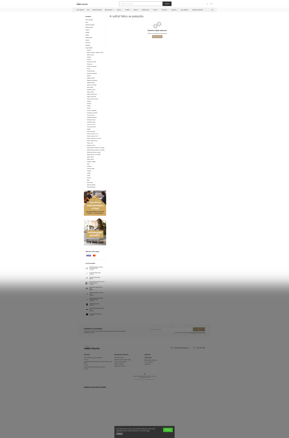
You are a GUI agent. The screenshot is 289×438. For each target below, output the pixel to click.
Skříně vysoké (90, 159)
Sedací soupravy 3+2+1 (92, 136)
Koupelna (87, 45)
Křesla (88, 68)
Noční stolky (90, 87)
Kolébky (89, 57)
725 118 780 (200, 348)
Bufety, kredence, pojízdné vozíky (95, 52)
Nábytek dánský (91, 78)
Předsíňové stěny (91, 122)
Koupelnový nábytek (92, 73)
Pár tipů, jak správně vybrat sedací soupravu (94, 367)
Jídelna (87, 35)
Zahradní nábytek (89, 24)
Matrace (89, 75)
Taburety (89, 166)
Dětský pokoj (88, 37)
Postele (89, 108)
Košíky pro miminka (91, 66)
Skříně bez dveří (91, 145)
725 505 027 (147, 364)
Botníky (89, 50)
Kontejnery (89, 64)
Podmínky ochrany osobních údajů (122, 359)
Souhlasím (168, 430)
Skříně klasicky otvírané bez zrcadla (95, 147)
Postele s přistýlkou (91, 110)
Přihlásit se (199, 329)
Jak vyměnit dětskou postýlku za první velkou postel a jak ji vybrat (98, 362)
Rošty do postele (91, 131)
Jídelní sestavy (90, 54)
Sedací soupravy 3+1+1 (92, 133)
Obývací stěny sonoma (92, 99)
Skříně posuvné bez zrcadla (93, 152)
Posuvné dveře (90, 115)
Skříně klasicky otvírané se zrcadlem (96, 150)
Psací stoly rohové (91, 126)
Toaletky (89, 171)
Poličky (88, 106)
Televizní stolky (90, 168)
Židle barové (90, 182)
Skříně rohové (90, 157)
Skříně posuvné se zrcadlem (94, 154)
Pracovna (87, 42)
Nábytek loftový (91, 82)
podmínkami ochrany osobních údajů (196, 332)
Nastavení (119, 433)
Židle (88, 180)
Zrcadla (89, 177)
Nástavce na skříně (91, 85)
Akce (86, 22)
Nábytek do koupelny (92, 80)
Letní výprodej (89, 19)
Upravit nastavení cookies (144, 377)
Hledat (167, 3)
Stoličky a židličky (91, 161)
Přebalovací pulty (91, 119)
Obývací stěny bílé (91, 96)
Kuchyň (87, 40)
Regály (88, 129)
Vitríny (88, 175)
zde (148, 430)
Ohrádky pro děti (91, 89)
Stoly (88, 164)
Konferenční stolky (91, 61)
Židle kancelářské (91, 184)
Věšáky (89, 173)
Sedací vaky (90, 143)
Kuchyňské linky (91, 71)
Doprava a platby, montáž (120, 361)
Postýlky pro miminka (92, 113)
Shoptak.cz (152, 379)
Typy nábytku (88, 47)
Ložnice (87, 30)
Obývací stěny (90, 92)
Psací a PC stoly (91, 124)
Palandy (89, 101)
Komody (89, 59)
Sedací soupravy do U (92, 140)
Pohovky (89, 103)
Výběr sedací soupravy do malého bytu (93, 357)
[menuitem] (80, 10)
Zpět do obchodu (157, 36)
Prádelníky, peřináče (92, 117)
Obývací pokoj (89, 27)
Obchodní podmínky (119, 357)
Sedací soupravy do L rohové (94, 138)
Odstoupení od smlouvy (120, 366)
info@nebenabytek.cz (181, 348)
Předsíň (87, 32)
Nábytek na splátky (118, 364)
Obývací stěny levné (92, 94)
